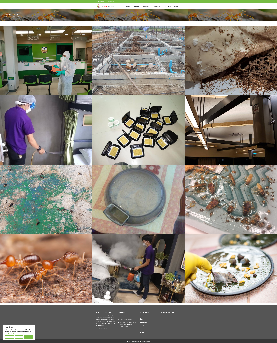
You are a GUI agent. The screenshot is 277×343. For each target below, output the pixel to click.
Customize (9, 337)
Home (7, 16)
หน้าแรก (142, 316)
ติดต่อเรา (142, 332)
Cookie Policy (10, 333)
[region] (19, 332)
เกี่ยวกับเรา (142, 319)
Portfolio (12, 16)
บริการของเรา (143, 322)
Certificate (142, 329)
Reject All (19, 337)
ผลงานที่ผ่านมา (143, 326)
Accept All (28, 337)
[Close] (33, 326)
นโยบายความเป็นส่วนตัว (101, 329)
